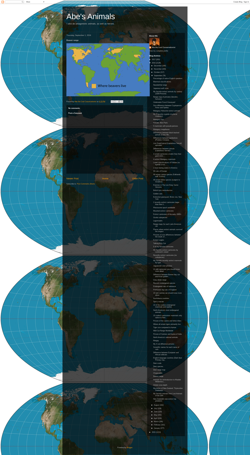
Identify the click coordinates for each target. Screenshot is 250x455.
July (156, 408)
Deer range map (159, 370)
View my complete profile (158, 51)
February (157, 425)
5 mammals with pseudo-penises (165, 126)
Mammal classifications (162, 82)
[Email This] (112, 101)
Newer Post (72, 178)
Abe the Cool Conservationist (163, 47)
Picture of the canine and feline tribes (167, 321)
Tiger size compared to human (164, 327)
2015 (154, 432)
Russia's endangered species (164, 283)
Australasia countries (161, 298)
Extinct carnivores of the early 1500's (167, 214)
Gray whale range (159, 280)
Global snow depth (160, 385)
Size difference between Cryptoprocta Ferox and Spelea (167, 106)
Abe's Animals (90, 16)
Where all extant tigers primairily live (167, 324)
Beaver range (158, 376)
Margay (156, 341)
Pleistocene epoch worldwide (164, 208)
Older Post (137, 178)
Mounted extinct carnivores (163, 211)
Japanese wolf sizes (161, 88)
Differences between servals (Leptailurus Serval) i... (164, 150)
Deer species (158, 366)
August (157, 405)
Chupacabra (157, 373)
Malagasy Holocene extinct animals (166, 111)
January (157, 428)
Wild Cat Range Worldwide (163, 331)
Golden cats (157, 194)
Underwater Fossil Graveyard (164, 102)
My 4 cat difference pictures (163, 344)
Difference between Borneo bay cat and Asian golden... (166, 276)
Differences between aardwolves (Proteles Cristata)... (165, 139)
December (158, 66)
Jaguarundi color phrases (162, 266)
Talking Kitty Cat (159, 243)
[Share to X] (117, 101)
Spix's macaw (158, 302)
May (156, 415)
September (158, 76)
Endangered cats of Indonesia (164, 286)
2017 (154, 59)
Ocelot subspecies (160, 217)
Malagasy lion (158, 119)
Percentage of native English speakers (167, 78)
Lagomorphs (157, 221)
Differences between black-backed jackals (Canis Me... (166, 134)
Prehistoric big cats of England (164, 290)
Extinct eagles (158, 240)
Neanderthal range (160, 85)
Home (105, 178)
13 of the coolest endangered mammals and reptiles (164, 306)
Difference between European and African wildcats (166, 354)
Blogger (129, 448)
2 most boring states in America (165, 168)
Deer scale (157, 363)
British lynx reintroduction (162, 190)
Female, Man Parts (160, 123)
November (158, 69)
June (156, 412)
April (156, 418)
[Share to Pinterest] (122, 101)
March (156, 422)
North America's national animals (165, 337)
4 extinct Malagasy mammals (164, 159)
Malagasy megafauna (161, 129)
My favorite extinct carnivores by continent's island (165, 251)
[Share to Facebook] (119, 101)
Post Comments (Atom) (86, 184)
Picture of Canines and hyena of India (167, 334)
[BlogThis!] (114, 101)
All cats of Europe (160, 171)
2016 (154, 63)
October (157, 72)
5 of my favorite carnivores (163, 247)
